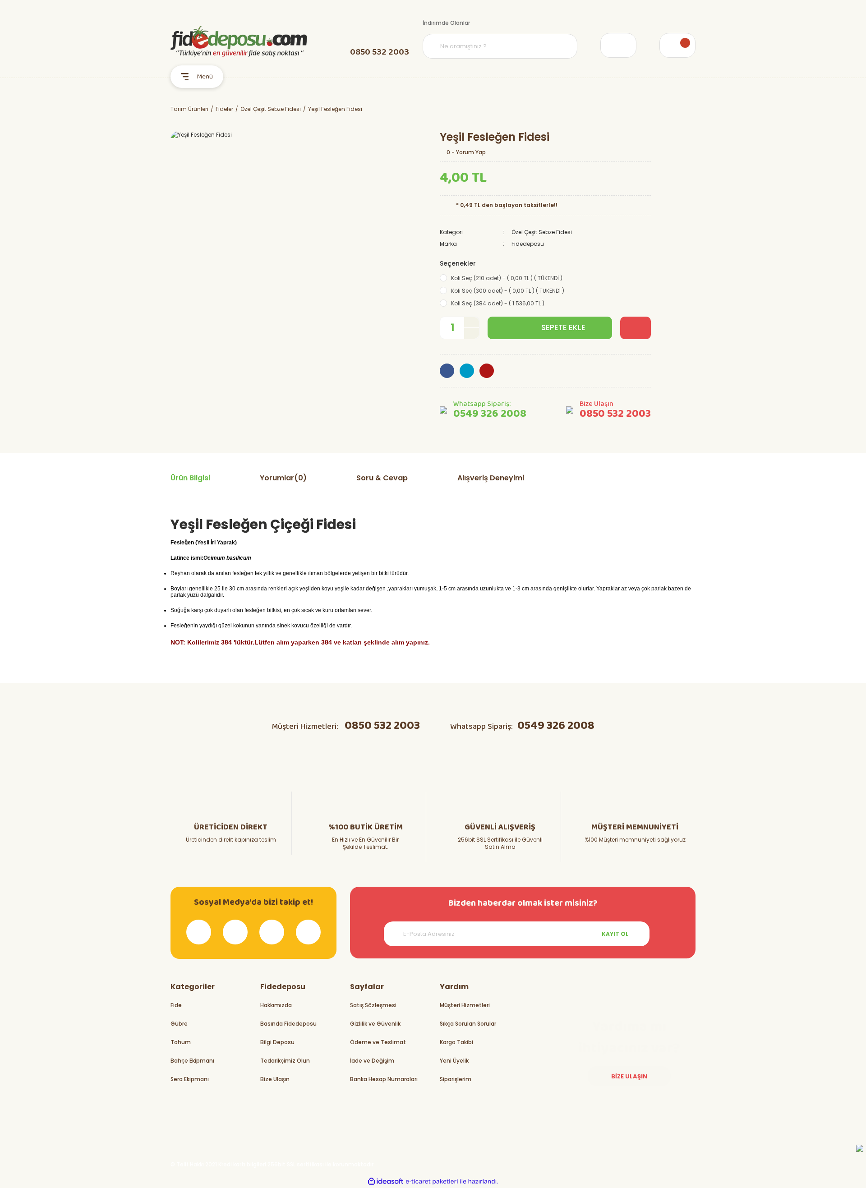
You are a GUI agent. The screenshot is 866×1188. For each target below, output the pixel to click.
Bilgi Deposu (277, 1042)
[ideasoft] (386, 1181)
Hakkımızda (276, 1005)
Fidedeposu (527, 244)
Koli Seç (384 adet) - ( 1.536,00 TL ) (497, 303)
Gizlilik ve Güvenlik (375, 1023)
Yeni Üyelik (454, 1060)
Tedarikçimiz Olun (285, 1060)
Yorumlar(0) (283, 478)
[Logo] (238, 41)
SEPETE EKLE (563, 327)
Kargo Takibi (456, 1042)
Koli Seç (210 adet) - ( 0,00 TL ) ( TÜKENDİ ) (506, 278)
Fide (176, 1005)
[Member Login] (618, 45)
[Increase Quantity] (471, 322)
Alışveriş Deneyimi (490, 478)
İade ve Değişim (372, 1060)
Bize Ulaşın (275, 1079)
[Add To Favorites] (635, 328)
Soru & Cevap (382, 478)
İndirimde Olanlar (446, 23)
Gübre (179, 1023)
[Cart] (677, 45)
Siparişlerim (455, 1079)
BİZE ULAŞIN (629, 1076)
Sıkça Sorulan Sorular (468, 1023)
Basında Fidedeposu (288, 1023)
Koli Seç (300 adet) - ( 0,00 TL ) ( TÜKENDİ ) (507, 291)
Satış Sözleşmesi (373, 1005)
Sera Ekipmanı (189, 1079)
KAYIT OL (615, 934)
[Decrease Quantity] (471, 333)
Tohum (180, 1042)
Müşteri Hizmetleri (465, 1005)
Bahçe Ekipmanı (192, 1060)
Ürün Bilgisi (190, 478)
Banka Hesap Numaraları (384, 1079)
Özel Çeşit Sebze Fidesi (541, 232)
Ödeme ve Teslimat (378, 1042)
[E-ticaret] (431, 1181)
